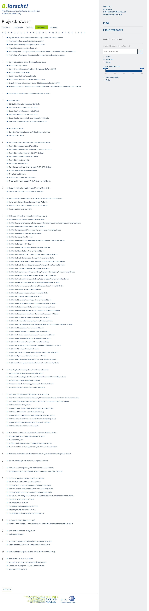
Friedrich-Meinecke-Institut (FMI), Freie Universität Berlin (30, 181)
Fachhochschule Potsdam (18, 163)
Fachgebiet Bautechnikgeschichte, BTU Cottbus (26, 153)
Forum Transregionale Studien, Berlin (23, 170)
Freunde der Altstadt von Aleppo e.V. (22, 177)
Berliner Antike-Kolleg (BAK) (19, 72)
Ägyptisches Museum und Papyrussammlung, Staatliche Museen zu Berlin (36, 37)
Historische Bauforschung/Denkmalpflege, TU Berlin (28, 202)
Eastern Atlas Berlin (16, 128)
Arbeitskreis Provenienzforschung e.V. (23, 48)
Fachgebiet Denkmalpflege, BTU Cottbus (24, 156)
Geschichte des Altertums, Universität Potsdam (26, 191)
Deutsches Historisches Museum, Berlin (23, 114)
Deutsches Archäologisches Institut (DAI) (24, 111)
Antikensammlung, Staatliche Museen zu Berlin (26, 41)
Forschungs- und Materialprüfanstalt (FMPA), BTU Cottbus (30, 167)
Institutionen (41, 27)
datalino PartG (14, 100)
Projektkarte (18, 27)
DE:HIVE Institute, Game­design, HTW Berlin (24, 104)
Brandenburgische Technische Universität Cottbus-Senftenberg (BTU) (34, 83)
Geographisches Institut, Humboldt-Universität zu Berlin (29, 188)
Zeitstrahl (29, 27)
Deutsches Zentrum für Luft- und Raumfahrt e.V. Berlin (29, 118)
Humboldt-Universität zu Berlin (20, 209)
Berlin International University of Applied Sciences (27, 62)
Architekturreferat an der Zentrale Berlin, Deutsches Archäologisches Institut (37, 55)
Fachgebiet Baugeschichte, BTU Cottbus (23, 146)
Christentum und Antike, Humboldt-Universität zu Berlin (29, 93)
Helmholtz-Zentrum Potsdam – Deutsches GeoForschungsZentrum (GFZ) (35, 198)
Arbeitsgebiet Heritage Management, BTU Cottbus (27, 44)
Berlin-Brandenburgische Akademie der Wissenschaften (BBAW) (32, 69)
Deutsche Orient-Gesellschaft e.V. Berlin (23, 107)
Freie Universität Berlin (17, 174)
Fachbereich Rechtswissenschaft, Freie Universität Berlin (29, 142)
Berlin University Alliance (18, 65)
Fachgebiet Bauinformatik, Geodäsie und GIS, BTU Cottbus (30, 149)
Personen (53, 27)
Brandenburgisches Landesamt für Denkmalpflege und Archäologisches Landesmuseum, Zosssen (45, 86)
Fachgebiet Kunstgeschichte (19, 160)
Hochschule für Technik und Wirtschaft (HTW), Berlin (28, 205)
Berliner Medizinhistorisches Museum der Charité (27, 79)
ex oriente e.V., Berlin (16, 135)
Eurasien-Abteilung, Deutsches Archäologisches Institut (29, 132)
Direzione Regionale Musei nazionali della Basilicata (28, 121)
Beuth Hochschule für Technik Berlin (22, 76)
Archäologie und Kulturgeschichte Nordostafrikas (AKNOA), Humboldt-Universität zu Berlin (42, 51)
